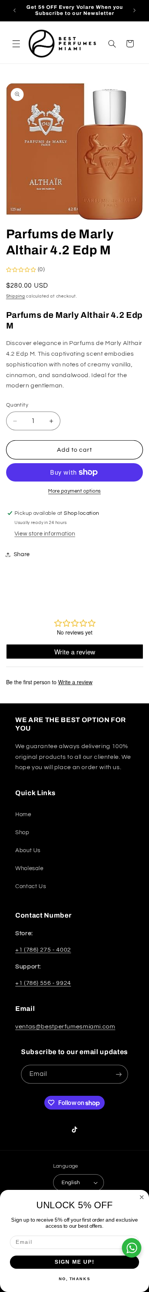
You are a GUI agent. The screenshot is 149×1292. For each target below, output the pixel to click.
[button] (16, 43)
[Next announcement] (134, 10)
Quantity (17, 405)
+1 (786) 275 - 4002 (43, 950)
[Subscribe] (119, 1074)
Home (23, 814)
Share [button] (22, 554)
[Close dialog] (142, 1197)
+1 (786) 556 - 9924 (43, 983)
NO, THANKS (74, 1278)
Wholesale (29, 868)
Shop (22, 832)
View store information (45, 534)
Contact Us (30, 886)
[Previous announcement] (14, 10)
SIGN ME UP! (75, 1262)
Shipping (15, 296)
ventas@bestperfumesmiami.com (65, 1027)
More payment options (74, 491)
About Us (27, 850)
